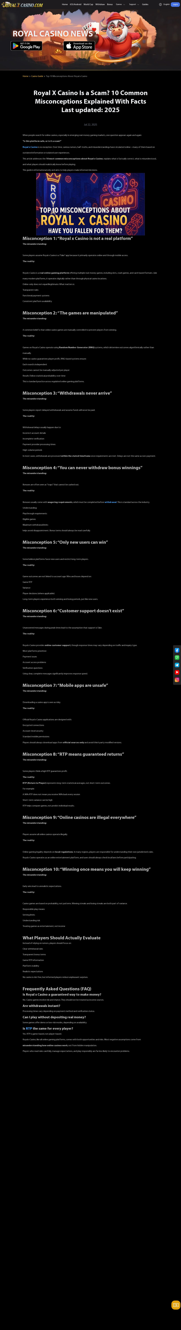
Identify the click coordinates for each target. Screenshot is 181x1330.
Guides (145, 4)
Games (119, 4)
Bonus (110, 4)
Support (132, 4)
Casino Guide (37, 76)
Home (65, 4)
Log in (175, 4)
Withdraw (100, 4)
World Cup (88, 4)
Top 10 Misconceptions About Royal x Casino (66, 76)
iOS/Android (75, 4)
